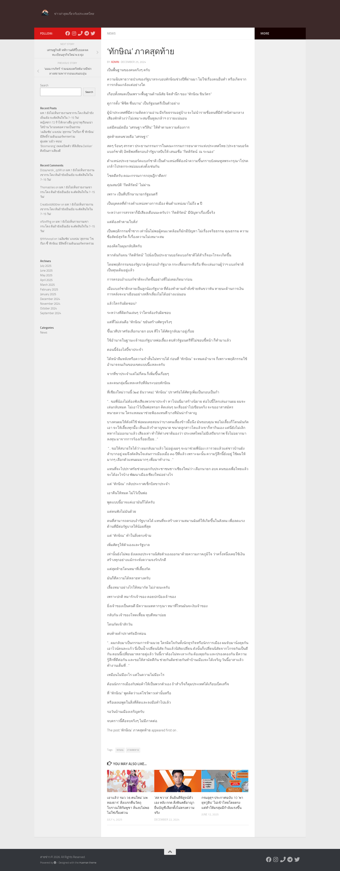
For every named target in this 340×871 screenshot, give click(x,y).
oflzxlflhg (45, 221)
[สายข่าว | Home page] (45, 13)
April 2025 (46, 280)
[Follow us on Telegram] (86, 33)
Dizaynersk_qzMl (51, 170)
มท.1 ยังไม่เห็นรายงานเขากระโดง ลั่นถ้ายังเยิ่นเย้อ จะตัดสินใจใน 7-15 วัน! (67, 174)
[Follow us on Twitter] (93, 33)
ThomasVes (47, 187)
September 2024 (50, 313)
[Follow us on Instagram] (74, 33)
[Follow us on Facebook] (67, 33)
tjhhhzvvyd (47, 239)
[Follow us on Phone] (80, 33)
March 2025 (47, 285)
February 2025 (49, 289)
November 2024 (50, 303)
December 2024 (50, 299)
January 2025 (48, 294)
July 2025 (45, 266)
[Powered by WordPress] (55, 862)
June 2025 (46, 270)
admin (115, 62)
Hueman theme (87, 862)
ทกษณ (120, 750)
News (111, 33)
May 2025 (46, 275)
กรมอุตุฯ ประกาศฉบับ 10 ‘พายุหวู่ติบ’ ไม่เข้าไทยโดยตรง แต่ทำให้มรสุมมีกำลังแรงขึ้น (222, 803)
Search (44, 85)
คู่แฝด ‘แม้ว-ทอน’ (51, 141)
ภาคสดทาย (133, 750)
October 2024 (48, 308)
